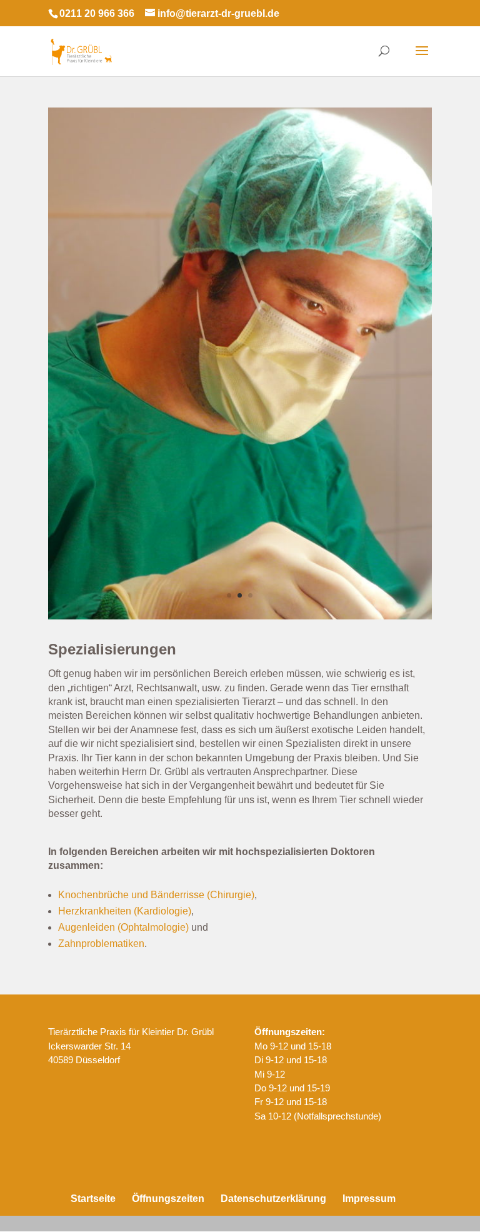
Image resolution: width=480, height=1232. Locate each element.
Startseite (93, 1198)
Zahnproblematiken (101, 943)
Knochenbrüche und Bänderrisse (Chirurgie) (156, 894)
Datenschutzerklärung (273, 1198)
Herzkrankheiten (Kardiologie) (124, 911)
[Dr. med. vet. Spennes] (240, 616)
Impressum (369, 1198)
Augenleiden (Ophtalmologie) (123, 927)
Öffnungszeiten (168, 1198)
